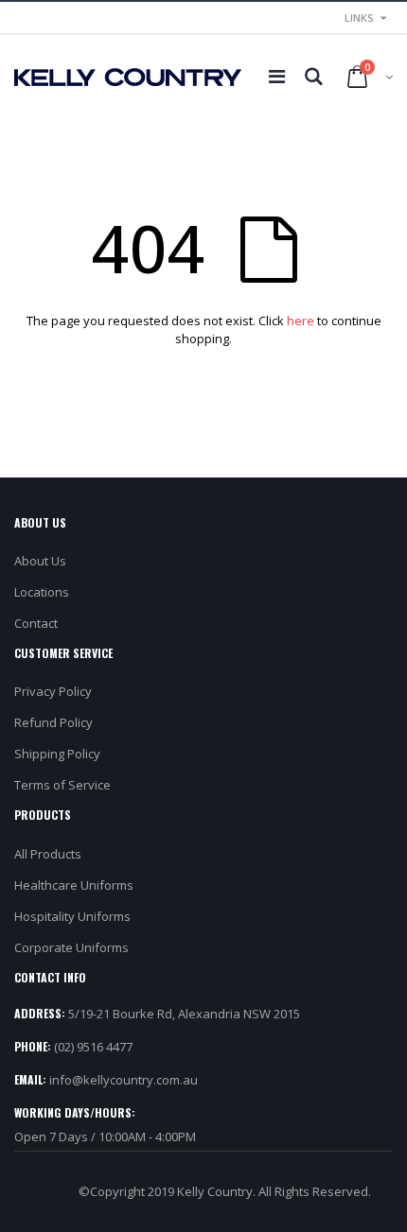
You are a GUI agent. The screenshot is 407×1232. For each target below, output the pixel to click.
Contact (36, 623)
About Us (40, 560)
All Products (47, 853)
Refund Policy (53, 722)
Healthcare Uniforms (73, 885)
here (300, 320)
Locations (41, 591)
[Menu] (277, 76)
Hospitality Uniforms (72, 916)
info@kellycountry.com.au (123, 1079)
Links (359, 17)
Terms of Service (62, 784)
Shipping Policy (57, 753)
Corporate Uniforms (71, 947)
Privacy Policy (53, 691)
